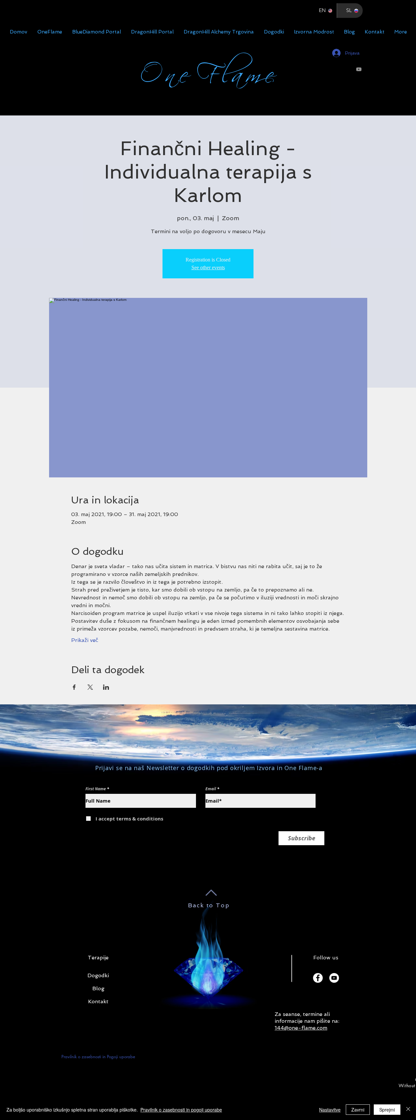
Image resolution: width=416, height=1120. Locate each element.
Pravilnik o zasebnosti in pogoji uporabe (181, 1109)
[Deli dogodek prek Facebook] (74, 687)
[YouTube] (359, 69)
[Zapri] (408, 1109)
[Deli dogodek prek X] (90, 687)
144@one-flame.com (301, 1028)
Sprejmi (387, 1109)
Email (210, 789)
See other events (208, 267)
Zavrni (357, 1109)
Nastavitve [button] (330, 1109)
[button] (98, 975)
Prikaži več (84, 640)
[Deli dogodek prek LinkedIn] (106, 687)
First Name (95, 789)
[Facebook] (318, 978)
